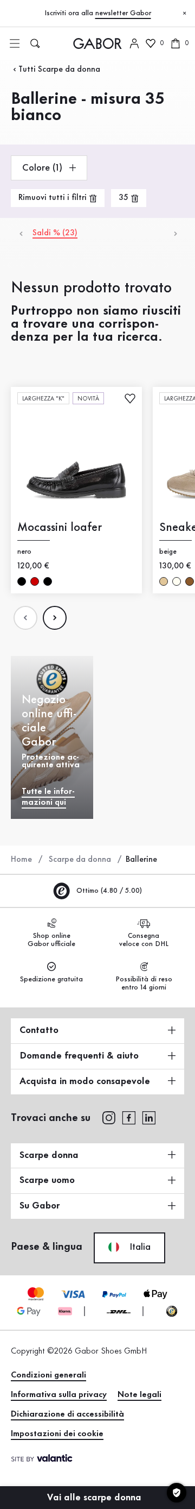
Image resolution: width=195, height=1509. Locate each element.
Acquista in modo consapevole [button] (85, 1081)
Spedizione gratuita (51, 979)
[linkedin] (148, 1117)
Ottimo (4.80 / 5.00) (108, 890)
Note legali (139, 1395)
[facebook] (128, 1117)
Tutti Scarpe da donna (59, 69)
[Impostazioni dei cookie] (176, 1492)
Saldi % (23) (54, 233)
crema (176, 581)
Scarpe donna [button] (49, 1155)
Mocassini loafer (59, 527)
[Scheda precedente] (20, 233)
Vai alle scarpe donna (95, 1497)
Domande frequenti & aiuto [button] (79, 1055)
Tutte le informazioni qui (48, 797)
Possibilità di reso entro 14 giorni (143, 983)
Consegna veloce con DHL (143, 939)
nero (21, 581)
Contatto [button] (39, 1030)
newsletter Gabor (123, 13)
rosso (34, 581)
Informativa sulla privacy (59, 1395)
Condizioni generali (48, 1375)
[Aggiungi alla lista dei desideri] (130, 398)
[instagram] (108, 1117)
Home (21, 859)
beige (163, 581)
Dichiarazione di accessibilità (67, 1414)
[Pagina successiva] (55, 618)
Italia (139, 1247)
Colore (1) (43, 168)
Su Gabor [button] (40, 1205)
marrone (189, 581)
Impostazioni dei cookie (57, 1434)
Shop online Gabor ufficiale (51, 939)
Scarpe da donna (80, 859)
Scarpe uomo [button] (47, 1180)
